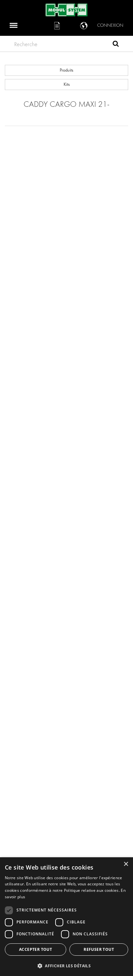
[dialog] (66, 916)
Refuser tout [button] (99, 949)
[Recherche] (115, 44)
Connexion (110, 25)
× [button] (125, 864)
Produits (66, 70)
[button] (66, 965)
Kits (67, 84)
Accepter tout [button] (35, 949)
